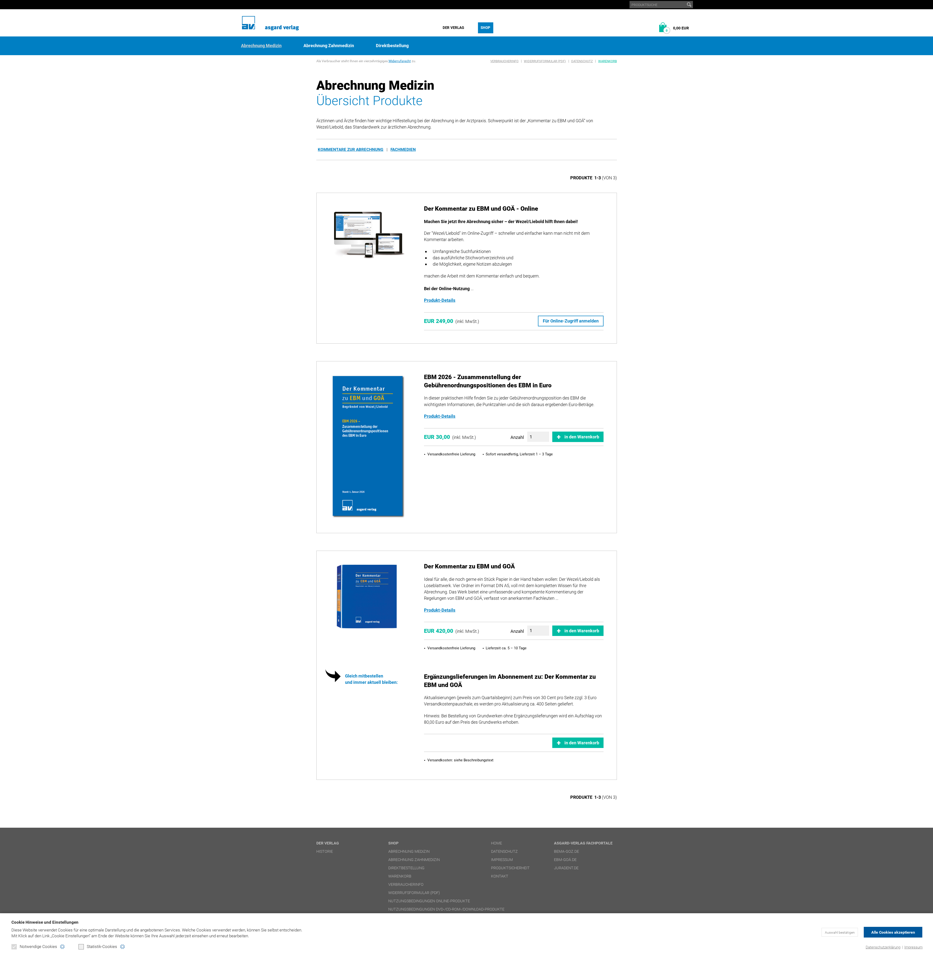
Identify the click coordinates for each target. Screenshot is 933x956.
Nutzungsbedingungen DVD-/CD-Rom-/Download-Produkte (446, 909)
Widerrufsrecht (400, 61)
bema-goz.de (566, 851)
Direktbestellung (392, 45)
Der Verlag (453, 28)
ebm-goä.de (565, 859)
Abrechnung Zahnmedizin (328, 45)
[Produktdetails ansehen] (368, 236)
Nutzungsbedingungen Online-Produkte (429, 901)
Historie (324, 851)
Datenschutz (582, 61)
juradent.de (566, 868)
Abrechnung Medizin (261, 45)
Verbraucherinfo (504, 61)
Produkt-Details (439, 300)
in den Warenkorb (581, 436)
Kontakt (499, 876)
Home (496, 843)
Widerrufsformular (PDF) (545, 61)
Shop (485, 28)
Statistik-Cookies (102, 946)
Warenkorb (607, 61)
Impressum (913, 947)
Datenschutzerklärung (883, 947)
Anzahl (517, 437)
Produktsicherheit (510, 868)
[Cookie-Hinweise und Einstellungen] (62, 946)
